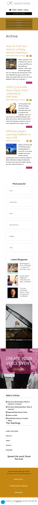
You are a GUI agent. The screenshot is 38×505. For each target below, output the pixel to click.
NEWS (8, 55)
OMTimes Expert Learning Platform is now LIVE (18, 134)
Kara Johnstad (20, 55)
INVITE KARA (19, 369)
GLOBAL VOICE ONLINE (12, 431)
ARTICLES (8, 445)
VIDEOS (12, 55)
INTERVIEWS (9, 450)
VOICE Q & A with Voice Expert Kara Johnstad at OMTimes (17, 91)
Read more (29, 82)
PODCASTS (9, 436)
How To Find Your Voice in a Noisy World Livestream (16, 49)
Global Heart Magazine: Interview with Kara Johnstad (25, 279)
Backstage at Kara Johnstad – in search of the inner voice (25, 266)
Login (20, 501)
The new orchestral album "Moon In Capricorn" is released (25, 292)
